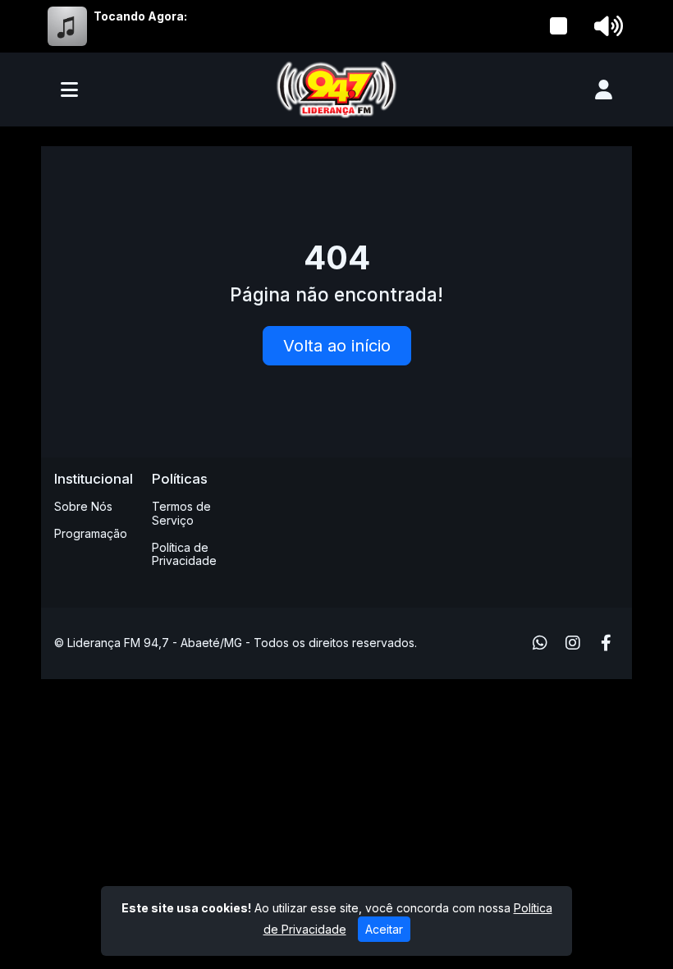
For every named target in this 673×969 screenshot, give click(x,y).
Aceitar (384, 929)
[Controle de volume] (605, 26)
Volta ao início (337, 346)
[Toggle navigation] (69, 89)
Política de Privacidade (184, 554)
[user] (603, 89)
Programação (90, 533)
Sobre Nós (83, 506)
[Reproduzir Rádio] (558, 26)
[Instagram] (572, 643)
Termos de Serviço (181, 513)
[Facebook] (606, 643)
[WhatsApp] (540, 643)
